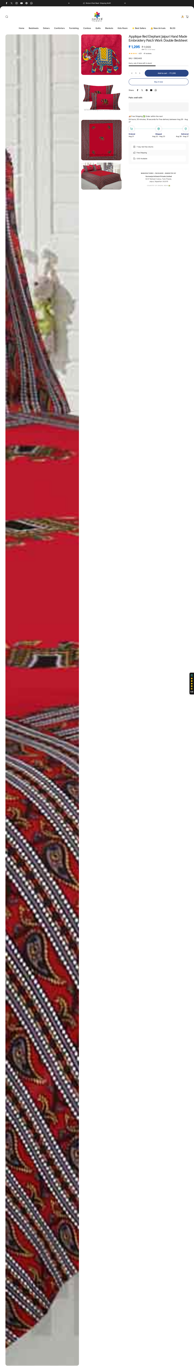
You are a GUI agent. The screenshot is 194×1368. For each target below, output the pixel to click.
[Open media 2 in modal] (101, 54)
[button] (191, 683)
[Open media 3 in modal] (101, 97)
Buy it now (158, 82)
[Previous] (69, 3)
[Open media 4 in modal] (101, 140)
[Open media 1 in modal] (42, 700)
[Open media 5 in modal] (101, 176)
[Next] (124, 3)
